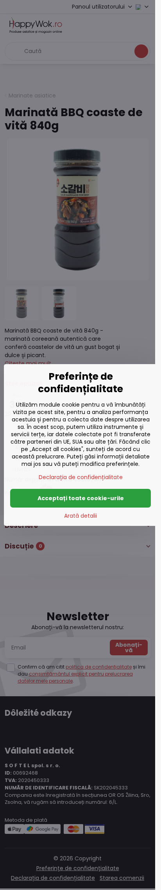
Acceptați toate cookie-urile (81, 498)
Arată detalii (80, 516)
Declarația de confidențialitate (81, 477)
